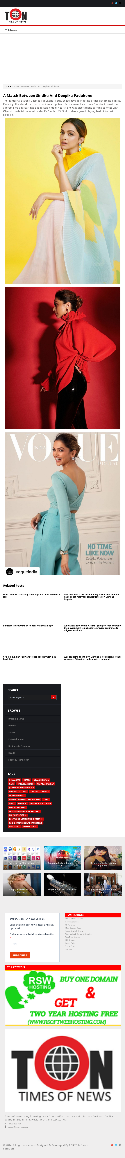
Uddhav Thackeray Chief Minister (24, 799)
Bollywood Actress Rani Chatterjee (25, 819)
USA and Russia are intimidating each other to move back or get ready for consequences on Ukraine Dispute (91, 597)
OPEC (46, 799)
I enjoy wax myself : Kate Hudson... (21, 890)
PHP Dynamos (70, 940)
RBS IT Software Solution (74, 919)
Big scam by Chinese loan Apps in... (22, 864)
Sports (11, 732)
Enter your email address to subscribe (32, 934)
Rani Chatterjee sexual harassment (25, 823)
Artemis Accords (25, 784)
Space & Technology (18, 759)
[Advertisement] (62, 56)
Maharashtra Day (45, 784)
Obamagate (14, 780)
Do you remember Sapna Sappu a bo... (103, 864)
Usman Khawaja (41, 780)
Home (8, 86)
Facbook (22, 803)
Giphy (11, 803)
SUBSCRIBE (19, 955)
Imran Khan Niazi (17, 807)
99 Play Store (70, 925)
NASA (11, 784)
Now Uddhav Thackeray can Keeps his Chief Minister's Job (31, 595)
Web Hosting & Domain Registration (78, 934)
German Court (29, 827)
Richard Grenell (16, 795)
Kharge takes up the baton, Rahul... (103, 890)
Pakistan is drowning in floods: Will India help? (28, 625)
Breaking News (16, 718)
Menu (12, 30)
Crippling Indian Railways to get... (62, 864)
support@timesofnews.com (18, 1127)
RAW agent (14, 827)
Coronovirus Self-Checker (74, 931)
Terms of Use (70, 946)
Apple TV (34, 791)
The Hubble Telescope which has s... (62, 890)
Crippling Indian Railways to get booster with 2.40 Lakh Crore (29, 657)
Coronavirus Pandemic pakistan (24, 811)
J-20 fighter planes (17, 815)
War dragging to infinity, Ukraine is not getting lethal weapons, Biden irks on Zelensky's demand (92, 657)
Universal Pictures (18, 791)
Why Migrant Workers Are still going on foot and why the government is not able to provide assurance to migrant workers (92, 628)
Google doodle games (40, 803)
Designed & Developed (50, 1145)
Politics (12, 725)
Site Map (68, 949)
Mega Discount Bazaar (73, 928)
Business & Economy (19, 746)
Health (11, 752)
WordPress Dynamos (72, 937)
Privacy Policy (70, 943)
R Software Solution (72, 922)
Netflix (45, 791)
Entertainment (16, 739)
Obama (26, 780)
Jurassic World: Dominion (21, 788)
